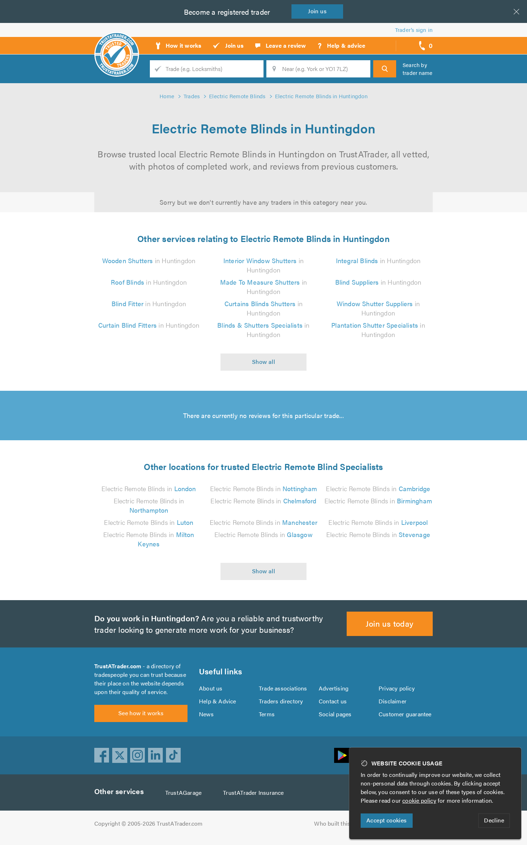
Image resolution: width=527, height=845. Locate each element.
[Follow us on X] (119, 755)
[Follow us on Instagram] (137, 755)
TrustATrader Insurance (253, 792)
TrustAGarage (183, 792)
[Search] (384, 68)
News (206, 714)
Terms (267, 714)
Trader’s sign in (414, 29)
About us (211, 688)
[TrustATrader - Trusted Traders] (116, 43)
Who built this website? (344, 823)
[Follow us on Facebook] (101, 755)
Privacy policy (397, 688)
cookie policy (419, 800)
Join (317, 11)
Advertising (333, 688)
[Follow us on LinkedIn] (155, 755)
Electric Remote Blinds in (148, 488)
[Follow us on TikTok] (173, 755)
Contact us (333, 701)
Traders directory (281, 701)
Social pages (335, 714)
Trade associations (283, 688)
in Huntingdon (149, 260)
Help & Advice (217, 701)
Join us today (389, 623)
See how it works (140, 713)
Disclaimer (393, 701)
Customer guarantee (405, 714)
